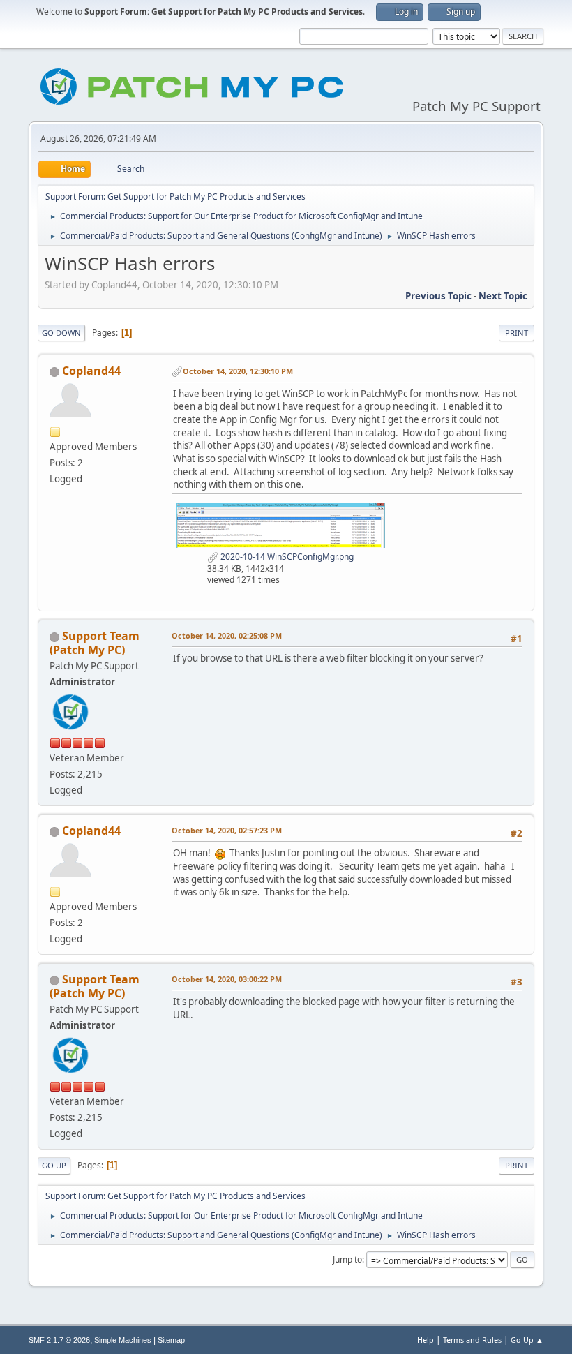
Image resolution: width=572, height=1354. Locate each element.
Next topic (503, 296)
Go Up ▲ (527, 1339)
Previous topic (438, 296)
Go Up (54, 1165)
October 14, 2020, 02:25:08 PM (227, 635)
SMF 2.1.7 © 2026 (59, 1340)
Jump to (347, 1259)
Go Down (61, 332)
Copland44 (91, 370)
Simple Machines (122, 1340)
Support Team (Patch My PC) (95, 642)
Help (425, 1339)
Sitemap (171, 1340)
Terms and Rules (472, 1339)
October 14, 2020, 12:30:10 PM (238, 371)
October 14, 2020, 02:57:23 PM (227, 830)
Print (516, 332)
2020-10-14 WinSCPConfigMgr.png (286, 557)
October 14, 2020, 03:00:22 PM (227, 979)
